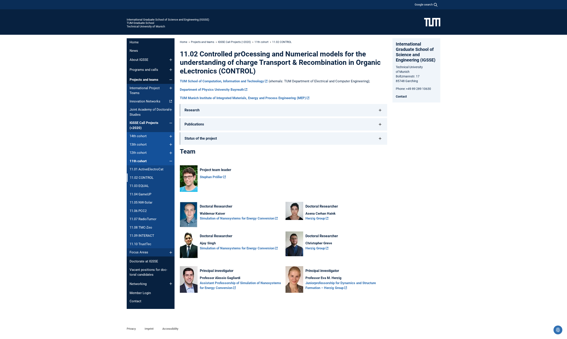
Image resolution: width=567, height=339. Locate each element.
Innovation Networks (145, 101)
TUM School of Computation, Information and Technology (222, 81)
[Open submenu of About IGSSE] (170, 59)
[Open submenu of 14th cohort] (170, 136)
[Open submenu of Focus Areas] (170, 252)
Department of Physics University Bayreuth (212, 90)
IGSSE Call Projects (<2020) (144, 125)
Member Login (140, 293)
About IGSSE (139, 60)
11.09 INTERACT (142, 236)
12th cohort (138, 153)
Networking (138, 284)
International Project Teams (145, 90)
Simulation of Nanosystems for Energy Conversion (237, 218)
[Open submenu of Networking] (170, 283)
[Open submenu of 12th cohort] (170, 153)
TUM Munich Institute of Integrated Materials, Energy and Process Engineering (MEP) (243, 98)
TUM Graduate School (140, 23)
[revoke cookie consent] (557, 330)
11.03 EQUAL (139, 186)
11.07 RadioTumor (143, 219)
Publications (194, 124)
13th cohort (138, 144)
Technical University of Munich (146, 26)
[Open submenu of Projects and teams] (170, 79)
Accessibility (170, 328)
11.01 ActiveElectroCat (146, 169)
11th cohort (138, 161)
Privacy (131, 328)
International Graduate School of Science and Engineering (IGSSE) (168, 19)
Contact (135, 301)
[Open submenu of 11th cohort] (170, 161)
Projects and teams (144, 80)
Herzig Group (315, 218)
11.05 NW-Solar (141, 202)
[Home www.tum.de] (432, 22)
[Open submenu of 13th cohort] (170, 144)
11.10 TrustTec (140, 244)
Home (134, 42)
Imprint (149, 328)
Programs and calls (144, 70)
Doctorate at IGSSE (144, 261)
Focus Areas (139, 252)
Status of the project (200, 138)
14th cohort (138, 136)
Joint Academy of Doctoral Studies (149, 112)
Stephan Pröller (211, 177)
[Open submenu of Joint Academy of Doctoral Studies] (170, 109)
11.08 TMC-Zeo (141, 227)
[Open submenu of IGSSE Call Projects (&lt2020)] (170, 123)
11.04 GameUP (140, 194)
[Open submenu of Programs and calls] (170, 69)
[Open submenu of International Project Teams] (170, 88)
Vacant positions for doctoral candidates (148, 272)
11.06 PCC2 (138, 211)
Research (192, 110)
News (134, 51)
